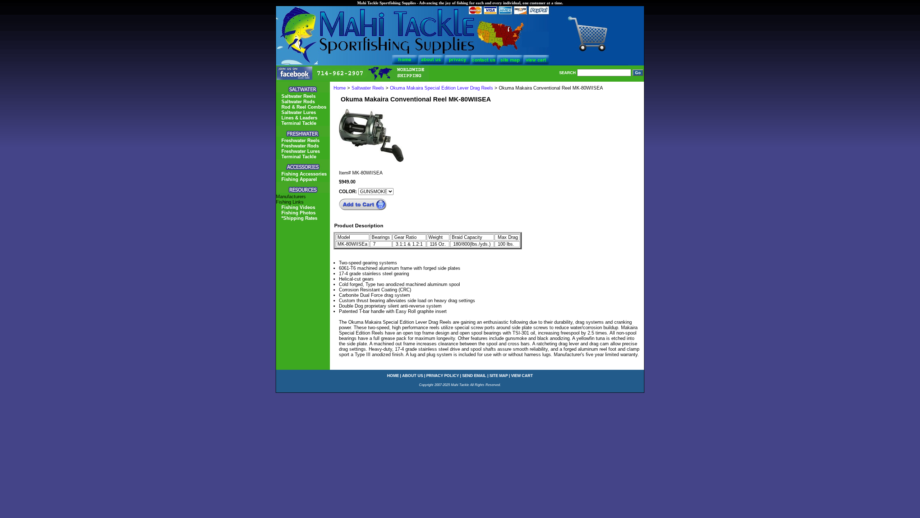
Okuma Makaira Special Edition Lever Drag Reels (442, 88)
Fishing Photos (298, 212)
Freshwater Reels (300, 140)
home (393, 375)
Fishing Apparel (299, 179)
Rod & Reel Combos (303, 107)
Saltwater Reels (367, 88)
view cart (522, 375)
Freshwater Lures (300, 151)
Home (340, 88)
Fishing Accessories (304, 174)
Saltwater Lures (298, 112)
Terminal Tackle (298, 123)
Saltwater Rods (298, 101)
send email (474, 375)
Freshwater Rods (300, 146)
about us (412, 375)
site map (498, 375)
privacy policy (442, 375)
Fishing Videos (298, 207)
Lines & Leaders (299, 118)
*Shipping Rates (299, 218)
